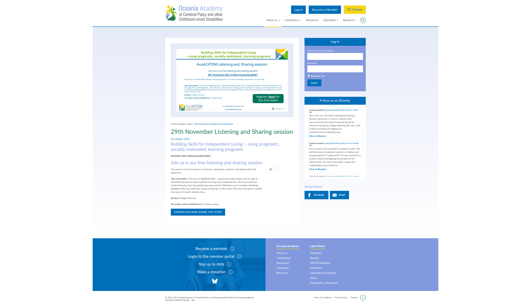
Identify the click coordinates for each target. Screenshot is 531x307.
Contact (353, 298)
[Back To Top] (363, 297)
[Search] (363, 20)
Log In (298, 9)
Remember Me (318, 76)
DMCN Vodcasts (320, 263)
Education (330, 20)
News (190, 124)
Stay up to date (211, 264)
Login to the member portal (211, 256)
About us (271, 20)
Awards (314, 258)
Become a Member (325, 9)
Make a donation (211, 272)
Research (348, 20)
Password (312, 63)
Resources (312, 20)
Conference (292, 20)
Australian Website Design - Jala (180, 300)
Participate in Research (324, 283)
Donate (357, 9)
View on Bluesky (317, 136)
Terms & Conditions (323, 298)
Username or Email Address (320, 51)
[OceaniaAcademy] (194, 13)
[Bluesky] (215, 281)
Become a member (211, 249)
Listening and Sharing (323, 273)
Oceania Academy (178, 124)
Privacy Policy (341, 298)
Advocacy (316, 253)
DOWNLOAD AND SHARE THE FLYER (198, 212)
